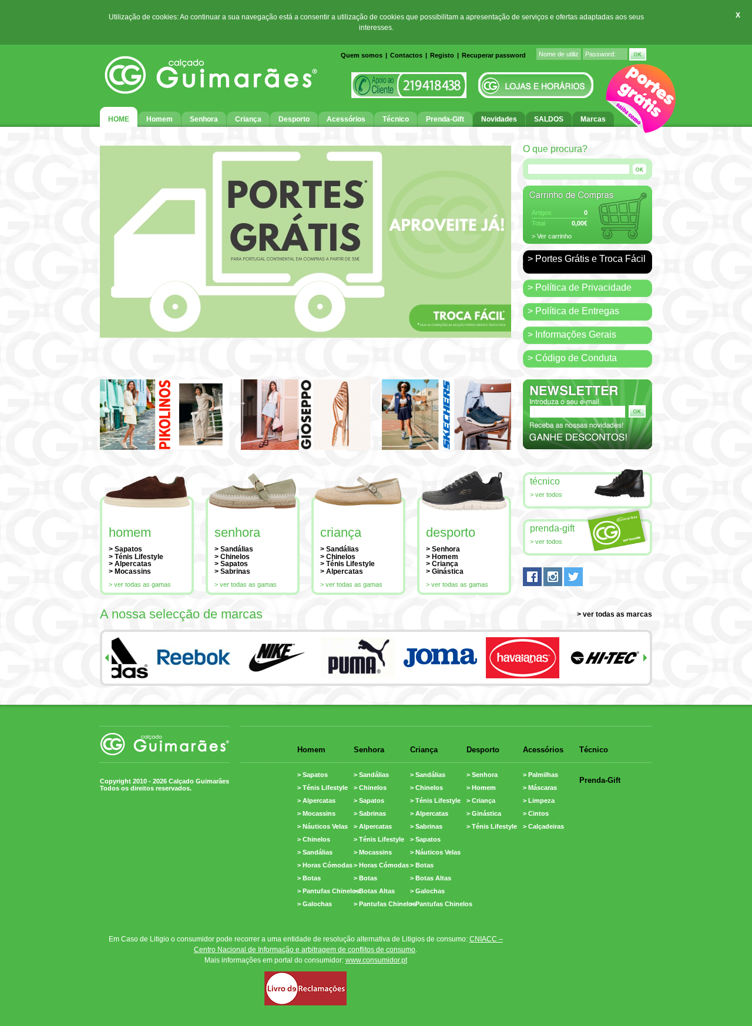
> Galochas (314, 903)
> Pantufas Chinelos (328, 890)
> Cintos (536, 813)
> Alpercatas (130, 564)
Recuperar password (494, 55)
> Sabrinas (232, 571)
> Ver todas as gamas (140, 584)
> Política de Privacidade (580, 287)
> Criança (442, 564)
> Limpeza (539, 800)
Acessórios (543, 749)
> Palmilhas (540, 774)
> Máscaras (540, 787)
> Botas (309, 878)
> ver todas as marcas (614, 614)
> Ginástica (445, 571)
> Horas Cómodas (324, 865)
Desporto (450, 532)
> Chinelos (232, 557)
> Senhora (443, 549)
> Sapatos (125, 549)
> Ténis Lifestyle (136, 557)
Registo (442, 55)
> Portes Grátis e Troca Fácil (587, 259)
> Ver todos (546, 494)
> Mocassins (130, 571)
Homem (130, 532)
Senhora (237, 532)
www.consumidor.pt (376, 960)
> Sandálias (233, 549)
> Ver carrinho (552, 236)
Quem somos (361, 55)
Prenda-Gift (552, 528)
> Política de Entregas (573, 311)
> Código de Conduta (572, 358)
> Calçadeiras (543, 826)
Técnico (545, 481)
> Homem (442, 557)
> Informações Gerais (572, 334)
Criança (340, 532)
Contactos (406, 55)
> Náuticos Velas (322, 826)
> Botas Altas (374, 890)
